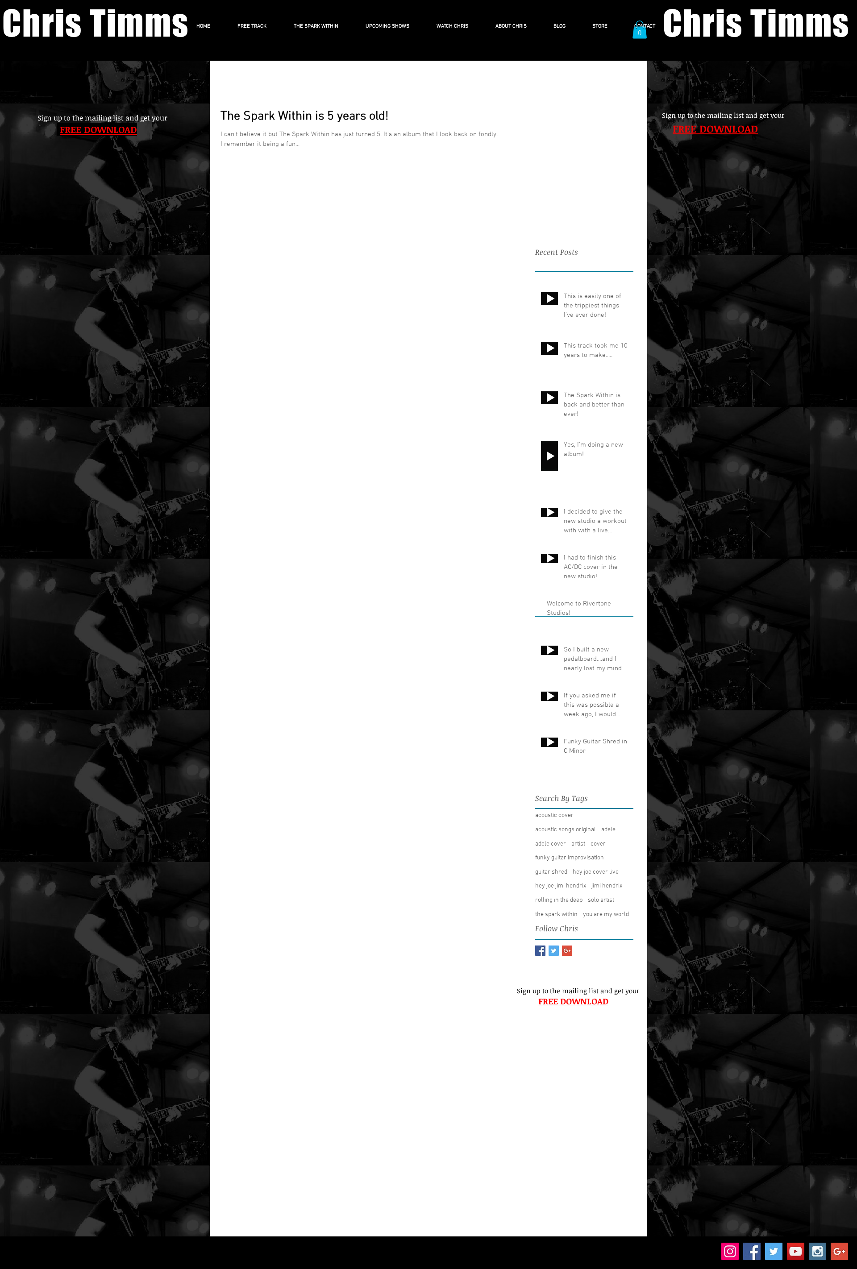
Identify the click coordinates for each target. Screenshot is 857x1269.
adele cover (550, 844)
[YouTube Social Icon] (795, 1251)
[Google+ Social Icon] (839, 1251)
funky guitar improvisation (569, 858)
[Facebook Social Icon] (752, 1251)
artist (578, 844)
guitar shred (551, 872)
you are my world (606, 914)
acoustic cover (554, 815)
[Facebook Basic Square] (540, 951)
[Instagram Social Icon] (817, 1251)
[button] (639, 30)
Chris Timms (95, 23)
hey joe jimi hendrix (560, 886)
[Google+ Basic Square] (567, 951)
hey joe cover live (596, 872)
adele (608, 830)
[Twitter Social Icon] (773, 1251)
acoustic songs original (565, 830)
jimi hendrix (606, 886)
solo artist (601, 900)
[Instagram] (730, 1251)
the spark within (556, 914)
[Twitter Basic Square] (554, 951)
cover (598, 844)
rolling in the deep (558, 900)
